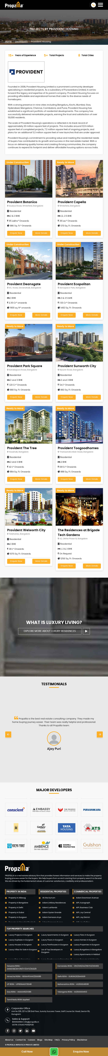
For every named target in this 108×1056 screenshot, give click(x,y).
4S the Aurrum (48, 898)
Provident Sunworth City (77, 366)
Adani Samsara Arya (51, 917)
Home (8, 42)
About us (9, 1040)
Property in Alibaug (17, 898)
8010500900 (17, 1022)
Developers (21, 42)
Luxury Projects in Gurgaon (20, 935)
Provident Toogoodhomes (78, 448)
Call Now (27, 1051)
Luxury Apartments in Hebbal (87, 954)
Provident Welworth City (26, 530)
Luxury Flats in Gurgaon (84, 935)
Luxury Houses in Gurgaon (20, 945)
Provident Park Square (24, 366)
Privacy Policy (68, 1040)
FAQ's (57, 1040)
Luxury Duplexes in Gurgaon (21, 940)
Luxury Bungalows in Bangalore (88, 950)
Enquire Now (16, 233)
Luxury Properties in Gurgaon (87, 945)
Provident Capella (72, 202)
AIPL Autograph (83, 903)
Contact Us (20, 1040)
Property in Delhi (16, 908)
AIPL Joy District (83, 917)
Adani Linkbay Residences (54, 903)
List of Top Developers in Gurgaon (52, 951)
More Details (41, 233)
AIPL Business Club (84, 908)
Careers (31, 1040)
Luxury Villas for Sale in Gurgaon (23, 950)
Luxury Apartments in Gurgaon (55, 935)
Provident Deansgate (24, 284)
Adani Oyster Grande (51, 912)
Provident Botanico (22, 202)
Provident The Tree (22, 448)
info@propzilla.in (31, 1022)
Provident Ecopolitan (74, 284)
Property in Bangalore (18, 903)
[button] (8, 734)
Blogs (39, 1040)
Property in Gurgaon (18, 917)
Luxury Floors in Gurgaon (52, 940)
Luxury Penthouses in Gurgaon (54, 945)
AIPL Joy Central (83, 912)
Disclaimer (82, 1040)
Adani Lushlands (49, 908)
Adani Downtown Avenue (87, 898)
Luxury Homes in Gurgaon (85, 940)
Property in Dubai (16, 912)
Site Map (48, 1040)
